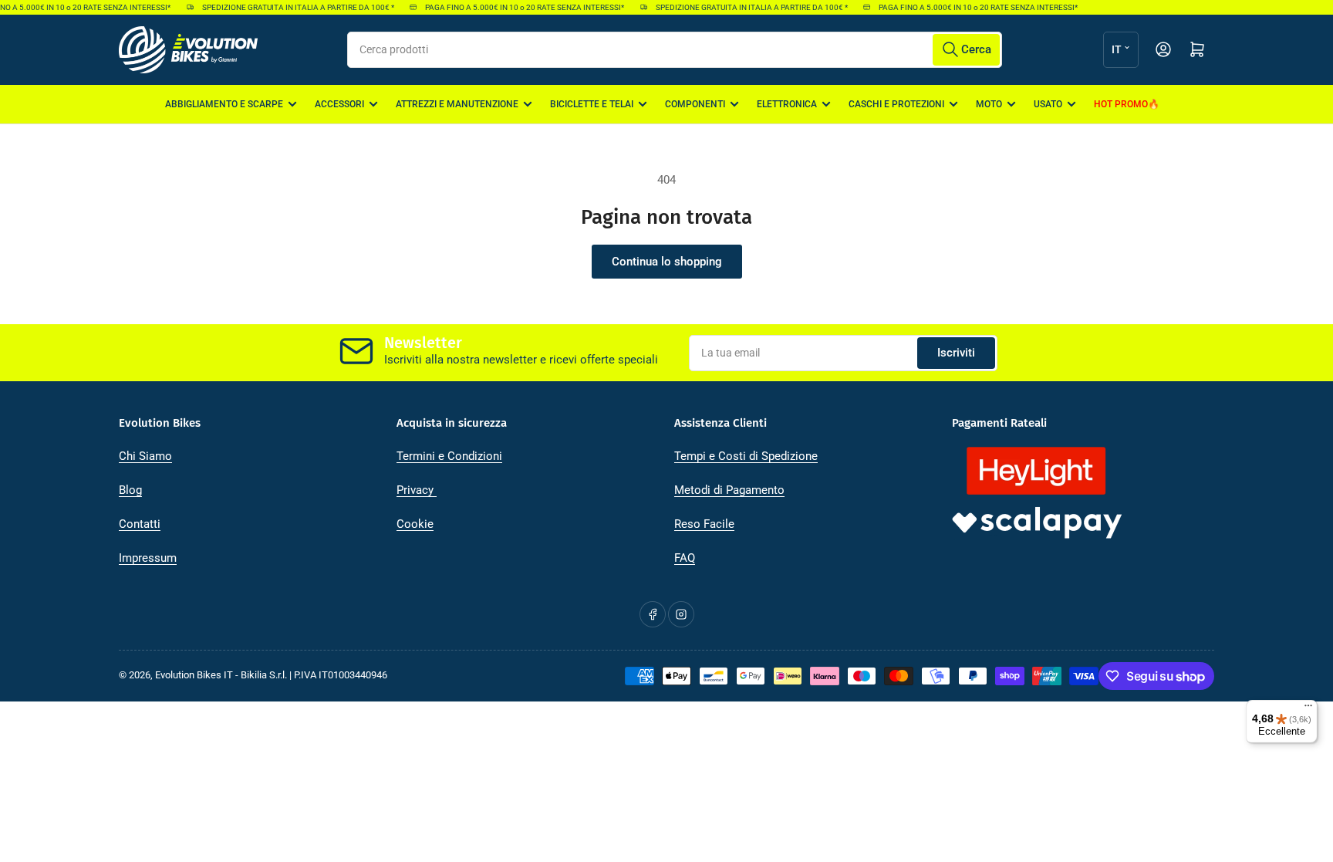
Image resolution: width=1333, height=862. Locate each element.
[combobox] (674, 50)
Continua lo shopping (667, 262)
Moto (989, 104)
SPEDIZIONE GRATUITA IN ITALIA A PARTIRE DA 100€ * (292, 7)
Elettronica (787, 104)
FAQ (684, 558)
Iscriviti (956, 353)
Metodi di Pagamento (729, 490)
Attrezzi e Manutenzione (457, 104)
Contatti (139, 524)
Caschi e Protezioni (896, 104)
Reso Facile (704, 524)
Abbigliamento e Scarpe (224, 104)
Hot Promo (1121, 104)
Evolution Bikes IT (194, 675)
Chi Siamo (145, 456)
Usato (1048, 104)
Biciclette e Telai (591, 104)
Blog (130, 490)
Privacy (417, 490)
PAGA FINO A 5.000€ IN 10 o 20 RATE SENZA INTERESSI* (518, 7)
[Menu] (1308, 709)
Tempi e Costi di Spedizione (746, 456)
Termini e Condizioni (449, 456)
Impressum (148, 558)
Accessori (339, 104)
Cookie (415, 524)
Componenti (695, 104)
